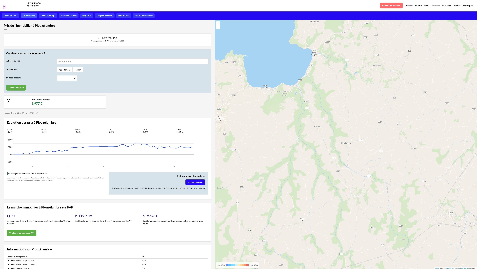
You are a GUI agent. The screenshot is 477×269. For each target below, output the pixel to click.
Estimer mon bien (195, 182)
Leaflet (437, 268)
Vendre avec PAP (10, 16)
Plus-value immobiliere (144, 16)
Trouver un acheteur (69, 16)
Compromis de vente (105, 16)
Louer (426, 5)
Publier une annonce (391, 5)
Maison (78, 69)
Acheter (409, 5)
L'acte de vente (123, 16)
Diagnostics (86, 16)
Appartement (64, 69)
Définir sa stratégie (48, 16)
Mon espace (468, 5)
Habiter (457, 5)
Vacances (436, 5)
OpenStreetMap (464, 268)
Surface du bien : (13, 77)
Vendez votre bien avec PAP (21, 233)
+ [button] (218, 23)
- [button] (218, 27)
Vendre (418, 5)
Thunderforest (449, 268)
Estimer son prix (29, 16)
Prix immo (446, 5)
